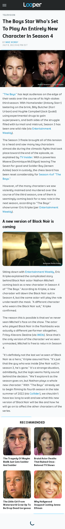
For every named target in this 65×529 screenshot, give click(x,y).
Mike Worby (12, 42)
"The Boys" (10, 94)
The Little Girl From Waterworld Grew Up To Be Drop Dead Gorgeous (17, 505)
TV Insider (26, 157)
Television (9, 15)
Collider (35, 393)
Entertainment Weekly (39, 272)
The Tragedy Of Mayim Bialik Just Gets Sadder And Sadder (16, 462)
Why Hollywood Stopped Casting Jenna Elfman (47, 505)
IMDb (40, 335)
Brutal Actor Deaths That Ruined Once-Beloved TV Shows (45, 462)
